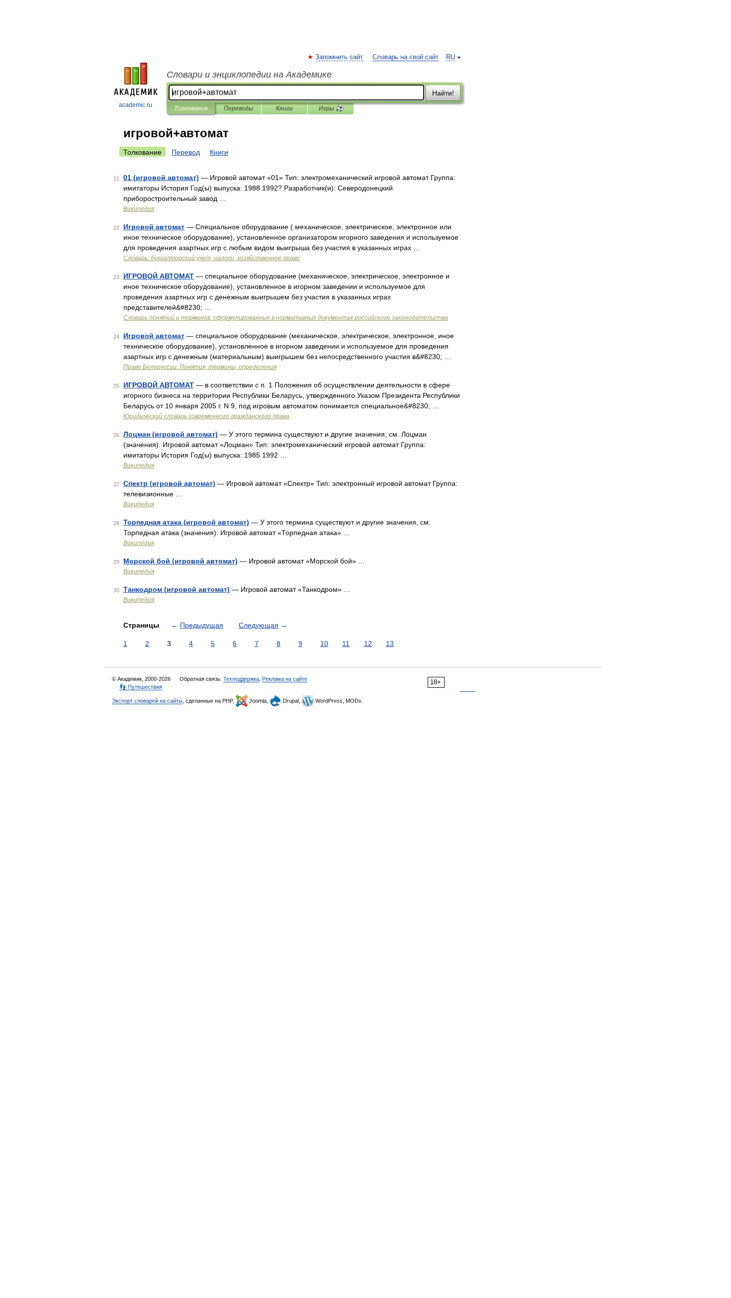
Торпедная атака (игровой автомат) (186, 522)
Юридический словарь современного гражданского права (206, 416)
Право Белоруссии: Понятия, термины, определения (199, 367)
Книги (284, 108)
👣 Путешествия (140, 687)
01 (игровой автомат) (161, 178)
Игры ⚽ (331, 108)
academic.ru (135, 104)
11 (346, 644)
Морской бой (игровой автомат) (180, 561)
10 (324, 644)
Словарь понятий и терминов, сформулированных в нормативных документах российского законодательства (285, 317)
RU (450, 57)
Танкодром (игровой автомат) (176, 589)
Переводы (238, 108)
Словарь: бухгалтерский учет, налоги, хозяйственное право (211, 258)
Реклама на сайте (284, 679)
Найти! (443, 93)
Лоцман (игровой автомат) (170, 434)
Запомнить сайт (339, 57)
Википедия (138, 208)
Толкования (190, 108)
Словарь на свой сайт (405, 57)
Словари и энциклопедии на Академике (249, 75)
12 (368, 644)
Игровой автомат (153, 227)
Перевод (186, 152)
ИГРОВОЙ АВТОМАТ (158, 276)
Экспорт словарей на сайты (147, 701)
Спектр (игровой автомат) (169, 483)
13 (390, 644)
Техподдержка (241, 679)
